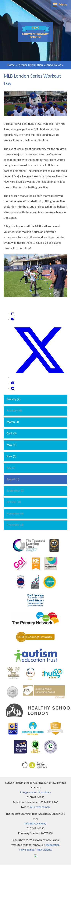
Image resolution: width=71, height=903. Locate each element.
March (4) (13, 422)
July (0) (11, 468)
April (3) (12, 433)
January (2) (13, 399)
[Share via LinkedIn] (12, 388)
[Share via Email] (12, 313)
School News (53, 65)
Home (11, 65)
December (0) (15, 525)
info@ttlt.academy (35, 823)
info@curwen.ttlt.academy (35, 792)
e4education (52, 845)
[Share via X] (39, 377)
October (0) (14, 502)
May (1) (11, 445)
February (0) (14, 410)
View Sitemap (26, 849)
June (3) (11, 456)
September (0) (15, 490)
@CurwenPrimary (40, 807)
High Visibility (44, 849)
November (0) (15, 513)
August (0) (13, 479)
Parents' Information (30, 65)
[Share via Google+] (12, 383)
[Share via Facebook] (12, 319)
